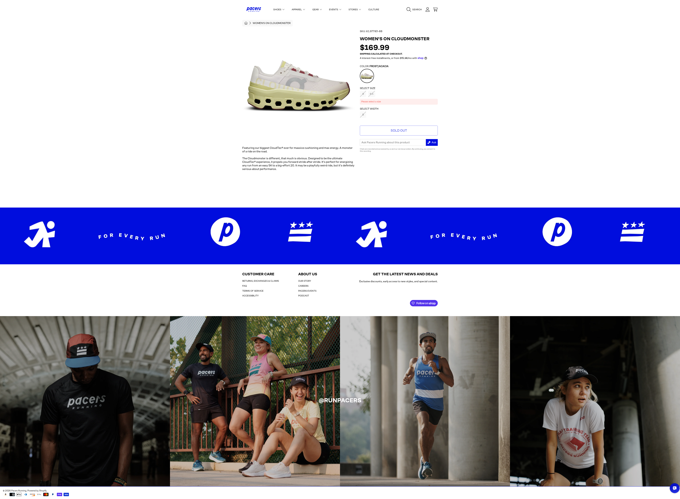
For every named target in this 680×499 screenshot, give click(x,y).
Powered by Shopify (36, 490)
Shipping (365, 54)
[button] (415, 9)
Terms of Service (253, 291)
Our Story (304, 281)
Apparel (297, 9)
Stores (353, 9)
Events (334, 9)
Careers (303, 286)
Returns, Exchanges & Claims (260, 281)
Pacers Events (307, 291)
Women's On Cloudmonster (272, 23)
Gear (315, 9)
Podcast (303, 295)
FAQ (244, 286)
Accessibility (250, 295)
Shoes (277, 9)
